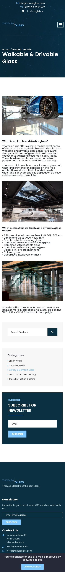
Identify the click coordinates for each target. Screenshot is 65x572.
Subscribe (11, 522)
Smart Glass (15, 361)
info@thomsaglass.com (32, 3)
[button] (60, 25)
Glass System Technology (22, 374)
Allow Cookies (32, 566)
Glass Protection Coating (22, 379)
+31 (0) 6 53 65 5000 (34, 6)
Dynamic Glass (17, 365)
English (37, 11)
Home (5, 49)
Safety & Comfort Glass (21, 370)
